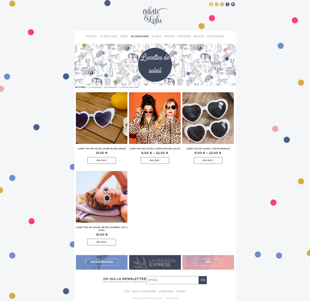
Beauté (199, 36)
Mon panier (216, 4)
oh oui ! (101, 160)
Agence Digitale (172, 298)
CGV (127, 291)
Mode (124, 36)
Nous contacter (144, 291)
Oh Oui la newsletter (124, 280)
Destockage (215, 36)
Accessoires (140, 36)
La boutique (109, 36)
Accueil (91, 36)
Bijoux (156, 36)
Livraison (166, 291)
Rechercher (222, 4)
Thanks (181, 291)
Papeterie (184, 36)
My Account (211, 4)
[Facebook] (227, 4)
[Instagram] (233, 4)
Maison (169, 36)
